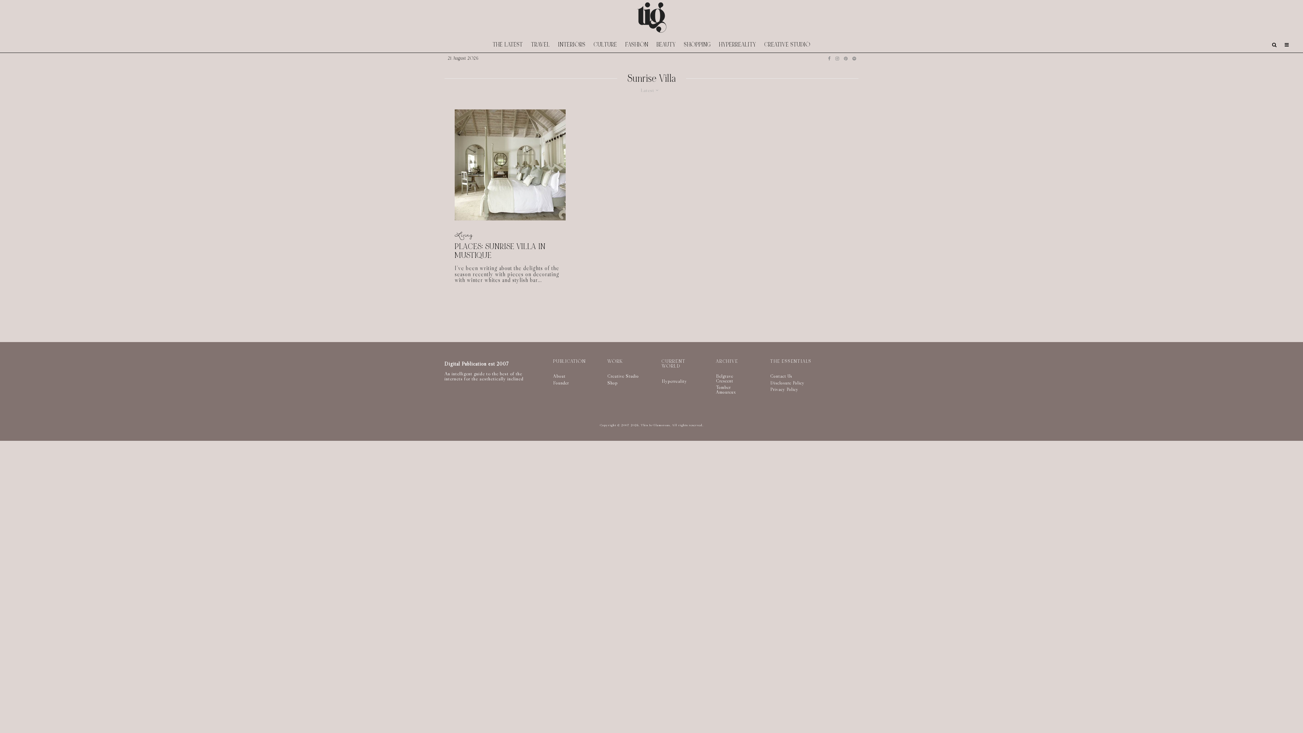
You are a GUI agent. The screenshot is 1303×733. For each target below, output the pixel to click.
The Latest (508, 44)
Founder (561, 383)
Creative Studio (787, 44)
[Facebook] (829, 58)
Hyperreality (737, 44)
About (559, 376)
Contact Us (781, 376)
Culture (605, 44)
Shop (612, 383)
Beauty (666, 44)
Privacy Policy (784, 389)
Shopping (697, 44)
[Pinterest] (846, 58)
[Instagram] (837, 58)
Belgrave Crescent (724, 378)
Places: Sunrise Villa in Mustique (500, 251)
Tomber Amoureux (726, 389)
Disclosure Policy (787, 383)
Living (464, 234)
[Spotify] (854, 58)
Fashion (636, 44)
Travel (540, 44)
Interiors (572, 44)
